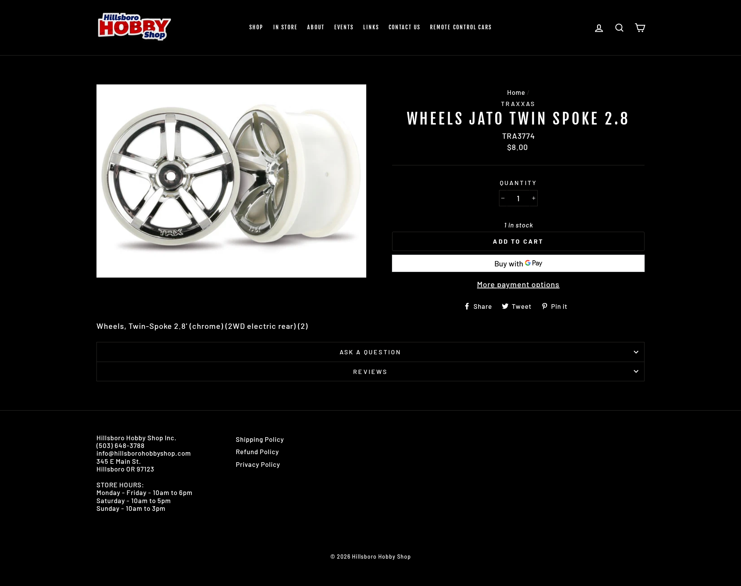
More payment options (518, 284)
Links (371, 27)
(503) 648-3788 (120, 445)
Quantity (518, 182)
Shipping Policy (260, 439)
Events (344, 27)
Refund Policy (257, 451)
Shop (256, 27)
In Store (285, 27)
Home (516, 92)
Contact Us (404, 27)
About (316, 27)
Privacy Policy (258, 464)
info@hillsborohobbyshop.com (143, 453)
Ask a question (371, 351)
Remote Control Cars (461, 27)
